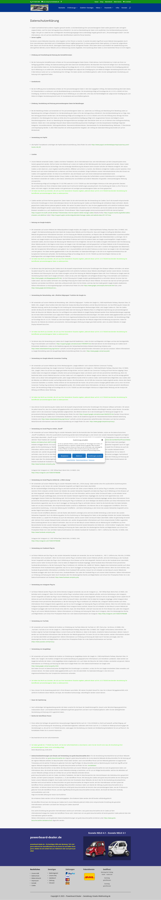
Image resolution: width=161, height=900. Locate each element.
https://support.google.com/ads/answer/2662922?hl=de (96, 414)
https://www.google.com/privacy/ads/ (98, 351)
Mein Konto (117, 2)
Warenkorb (108, 2)
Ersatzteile (108, 8)
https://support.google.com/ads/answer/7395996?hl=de (73, 344)
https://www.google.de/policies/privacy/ (102, 421)
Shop (101, 2)
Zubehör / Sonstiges (86, 8)
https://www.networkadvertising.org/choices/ (45, 348)
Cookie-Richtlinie (71, 460)
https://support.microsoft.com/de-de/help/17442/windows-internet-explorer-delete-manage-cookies (62, 213)
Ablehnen (79, 456)
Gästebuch (52, 878)
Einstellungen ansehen (95, 456)
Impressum (91, 460)
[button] (102, 440)
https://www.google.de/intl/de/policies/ (43, 288)
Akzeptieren (64, 456)
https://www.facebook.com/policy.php (43, 464)
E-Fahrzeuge (71, 8)
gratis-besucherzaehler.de (56, 758)
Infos (117, 8)
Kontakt (124, 8)
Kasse (96, 2)
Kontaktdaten (92, 765)
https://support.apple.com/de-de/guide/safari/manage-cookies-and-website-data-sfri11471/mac (81, 215)
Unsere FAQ (53, 875)
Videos (98, 8)
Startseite (62, 8)
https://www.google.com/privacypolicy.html (44, 666)
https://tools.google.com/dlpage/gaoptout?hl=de (46, 278)
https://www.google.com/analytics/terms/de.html (99, 285)
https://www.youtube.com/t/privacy (43, 642)
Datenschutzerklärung (82, 460)
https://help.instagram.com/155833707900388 (45, 473)
